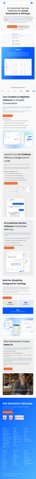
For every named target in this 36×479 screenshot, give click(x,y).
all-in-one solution (8, 349)
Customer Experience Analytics (21, 360)
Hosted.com (20, 473)
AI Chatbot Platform (15, 19)
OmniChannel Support (11, 289)
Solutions (4, 428)
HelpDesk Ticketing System (15, 238)
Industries (4, 450)
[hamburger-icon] (32, 3)
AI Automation (15, 349)
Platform (15, 428)
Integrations (26, 428)
